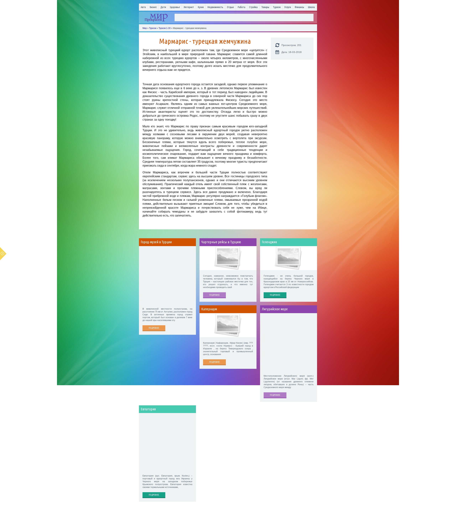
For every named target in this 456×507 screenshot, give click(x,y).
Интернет (189, 7)
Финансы (299, 7)
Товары (265, 7)
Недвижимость (215, 7)
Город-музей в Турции (156, 242)
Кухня (201, 7)
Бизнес (153, 7)
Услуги (287, 7)
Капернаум (209, 309)
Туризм (277, 7)
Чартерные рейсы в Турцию (221, 242)
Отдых (230, 7)
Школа (311, 7)
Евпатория (148, 409)
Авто (143, 7)
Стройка (253, 7)
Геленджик (269, 242)
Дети (163, 7)
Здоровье (175, 7)
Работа (241, 7)
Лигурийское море (275, 309)
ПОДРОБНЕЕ (154, 328)
